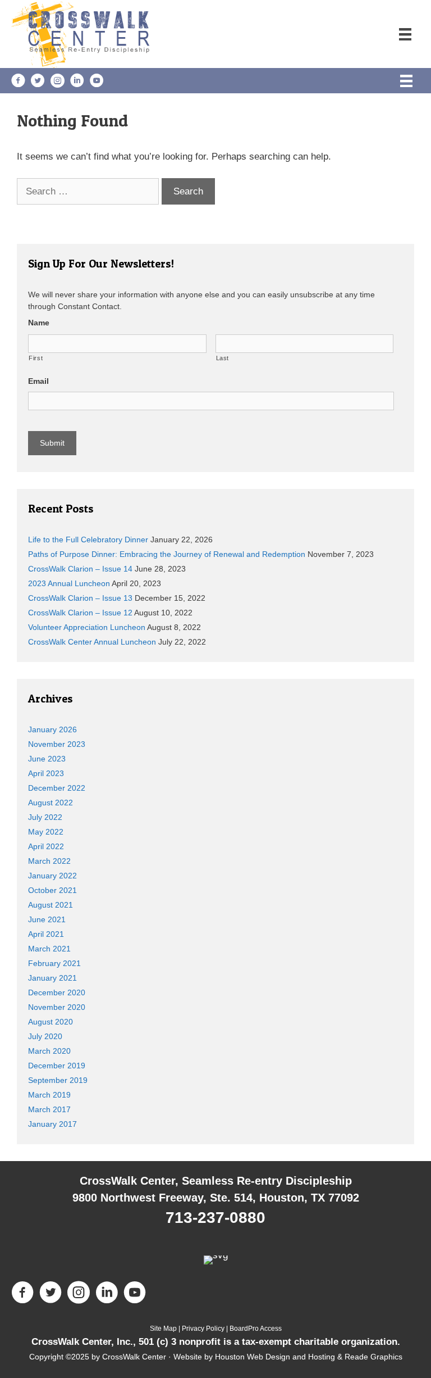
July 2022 (45, 817)
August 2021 (50, 904)
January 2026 (52, 729)
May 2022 (45, 831)
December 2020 (56, 992)
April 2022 (46, 846)
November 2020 (56, 1007)
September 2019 (58, 1080)
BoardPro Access (256, 1328)
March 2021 (49, 948)
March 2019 (49, 1094)
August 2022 (50, 802)
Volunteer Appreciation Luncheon (86, 627)
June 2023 (47, 758)
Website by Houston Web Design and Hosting (254, 1356)
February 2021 (54, 963)
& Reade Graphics (368, 1356)
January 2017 (52, 1123)
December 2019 (56, 1065)
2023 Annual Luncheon (69, 583)
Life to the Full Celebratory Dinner (88, 539)
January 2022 (52, 875)
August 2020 (50, 1021)
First (36, 358)
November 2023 (56, 744)
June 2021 (47, 919)
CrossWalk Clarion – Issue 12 (80, 612)
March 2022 (49, 860)
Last (223, 358)
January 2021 (52, 977)
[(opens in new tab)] (216, 1255)
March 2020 (49, 1050)
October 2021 (52, 890)
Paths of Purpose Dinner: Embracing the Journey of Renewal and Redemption (166, 554)
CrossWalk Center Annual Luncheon (92, 641)
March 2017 (49, 1109)
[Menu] (405, 34)
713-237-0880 (215, 1217)
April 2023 (46, 773)
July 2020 (45, 1036)
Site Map (163, 1328)
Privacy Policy (203, 1328)
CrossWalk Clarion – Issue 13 (80, 597)
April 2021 (46, 934)
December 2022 (56, 787)
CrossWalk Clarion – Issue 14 (80, 568)
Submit (52, 442)
